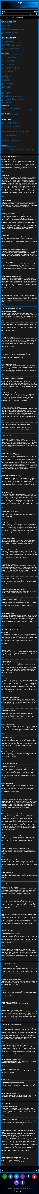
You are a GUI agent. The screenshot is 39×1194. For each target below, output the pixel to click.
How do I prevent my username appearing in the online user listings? (16, 40)
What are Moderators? (6, 93)
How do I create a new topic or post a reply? (11, 54)
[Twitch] (16, 1182)
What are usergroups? (6, 95)
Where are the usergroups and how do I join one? (12, 96)
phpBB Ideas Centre (32, 1122)
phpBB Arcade (18, 1190)
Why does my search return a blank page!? (10, 123)
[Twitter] (16, 1176)
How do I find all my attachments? (8, 141)
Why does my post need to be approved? (10, 70)
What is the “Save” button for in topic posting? (11, 68)
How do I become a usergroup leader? (9, 98)
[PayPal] (22, 1182)
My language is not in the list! (7, 44)
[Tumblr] (28, 1176)
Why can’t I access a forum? (7, 63)
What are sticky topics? (6, 84)
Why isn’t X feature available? (7, 148)
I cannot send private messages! (8, 107)
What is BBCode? (5, 76)
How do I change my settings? (8, 38)
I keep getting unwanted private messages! (10, 108)
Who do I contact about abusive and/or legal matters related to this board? (17, 149)
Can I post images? (5, 80)
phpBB (9, 372)
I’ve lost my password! (6, 31)
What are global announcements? (8, 82)
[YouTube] (34, 1176)
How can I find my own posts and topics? (10, 126)
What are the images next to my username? (11, 45)
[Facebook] (10, 1176)
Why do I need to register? (7, 22)
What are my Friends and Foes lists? (9, 114)
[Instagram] (22, 1176)
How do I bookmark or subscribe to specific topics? (12, 132)
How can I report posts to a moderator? (10, 67)
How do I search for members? (8, 125)
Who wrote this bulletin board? (8, 146)
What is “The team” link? (6, 102)
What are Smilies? (5, 79)
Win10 (14, 1186)
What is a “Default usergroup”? (8, 100)
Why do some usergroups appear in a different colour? (13, 99)
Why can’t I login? (5, 28)
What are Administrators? (7, 92)
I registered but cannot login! (7, 26)
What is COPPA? (5, 24)
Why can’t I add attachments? (8, 64)
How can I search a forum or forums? (9, 120)
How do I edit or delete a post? (8, 56)
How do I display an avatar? (7, 47)
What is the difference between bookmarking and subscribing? (15, 131)
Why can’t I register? (6, 25)
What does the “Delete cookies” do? (9, 33)
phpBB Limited (10, 1109)
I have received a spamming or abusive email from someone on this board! (17, 109)
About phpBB (4, 1113)
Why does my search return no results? (10, 122)
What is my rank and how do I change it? (10, 48)
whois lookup (4, 1138)
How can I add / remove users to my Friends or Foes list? (14, 116)
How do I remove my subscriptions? (9, 135)
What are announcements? (7, 83)
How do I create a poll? (6, 58)
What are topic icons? (6, 87)
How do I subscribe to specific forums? (10, 134)
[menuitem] (3, 11)
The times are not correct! (7, 41)
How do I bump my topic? (7, 71)
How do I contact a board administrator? (10, 150)
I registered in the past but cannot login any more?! (12, 29)
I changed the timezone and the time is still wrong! (12, 42)
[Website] (4, 1176)
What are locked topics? (6, 86)
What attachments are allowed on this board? (11, 140)
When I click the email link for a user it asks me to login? (13, 49)
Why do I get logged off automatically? (9, 32)
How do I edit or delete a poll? (7, 61)
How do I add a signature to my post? (9, 57)
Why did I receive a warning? (7, 65)
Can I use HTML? (5, 77)
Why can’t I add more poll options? (9, 60)
